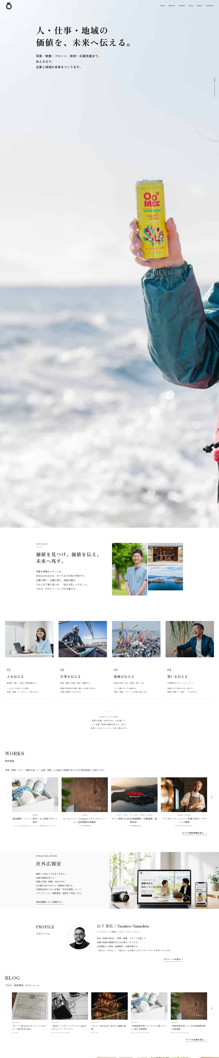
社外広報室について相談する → (49, 901)
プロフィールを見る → (173, 959)
